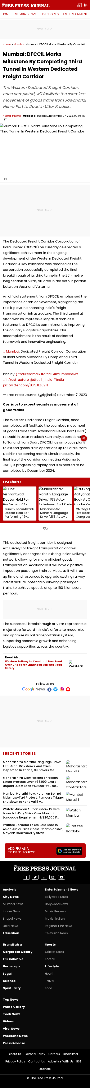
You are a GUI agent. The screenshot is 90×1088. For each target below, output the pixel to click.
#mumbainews (65, 374)
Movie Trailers (55, 918)
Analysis (9, 889)
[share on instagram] (52, 877)
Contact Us (36, 1061)
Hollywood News (56, 904)
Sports (50, 944)
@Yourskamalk (28, 374)
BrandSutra (12, 944)
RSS (78, 1061)
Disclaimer (70, 1054)
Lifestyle (52, 966)
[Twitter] (55, 689)
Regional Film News (58, 926)
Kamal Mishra (12, 116)
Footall (50, 959)
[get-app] (86, 5)
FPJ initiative (13, 959)
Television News (56, 933)
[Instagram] (62, 689)
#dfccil (46, 374)
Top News (10, 999)
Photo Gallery (14, 1007)
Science (9, 981)
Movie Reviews (55, 911)
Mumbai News (25, 14)
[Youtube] (68, 689)
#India (58, 379)
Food (48, 988)
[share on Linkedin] (44, 877)
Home (6, 14)
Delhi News (10, 926)
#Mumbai (11, 351)
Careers (54, 1054)
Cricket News (54, 952)
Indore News (12, 911)
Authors (45, 1069)
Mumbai (19, 44)
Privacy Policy (15, 1061)
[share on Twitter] (35, 877)
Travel (49, 981)
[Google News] (33, 689)
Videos (8, 1021)
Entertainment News (61, 889)
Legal (7, 974)
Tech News (11, 1014)
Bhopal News (12, 918)
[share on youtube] (61, 877)
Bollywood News (56, 897)
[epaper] (79, 5)
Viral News (11, 1029)
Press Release (14, 1043)
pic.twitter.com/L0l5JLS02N (25, 385)
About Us (15, 1054)
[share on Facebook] (26, 877)
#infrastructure (16, 379)
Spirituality (12, 988)
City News (11, 897)
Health (49, 974)
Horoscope (12, 966)
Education (11, 933)
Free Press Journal (26, 5)
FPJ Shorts (49, 14)
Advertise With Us (60, 1061)
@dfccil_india (41, 379)
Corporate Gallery (17, 952)
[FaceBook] (49, 689)
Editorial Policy (35, 1054)
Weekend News (15, 1036)
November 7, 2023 (72, 394)
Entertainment (75, 14)
